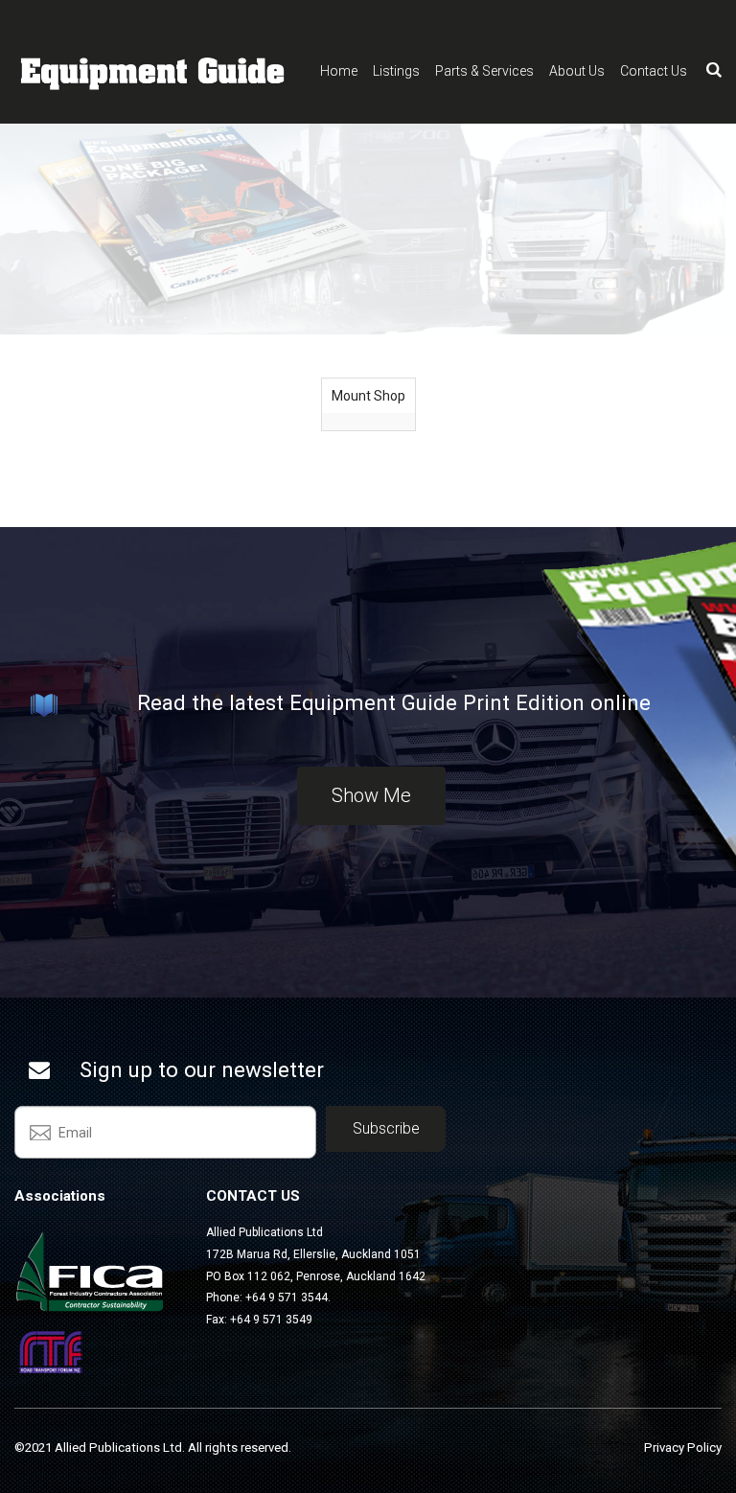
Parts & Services (484, 71)
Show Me (371, 795)
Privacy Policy (683, 1447)
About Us (577, 71)
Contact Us (653, 71)
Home (338, 71)
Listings (396, 71)
